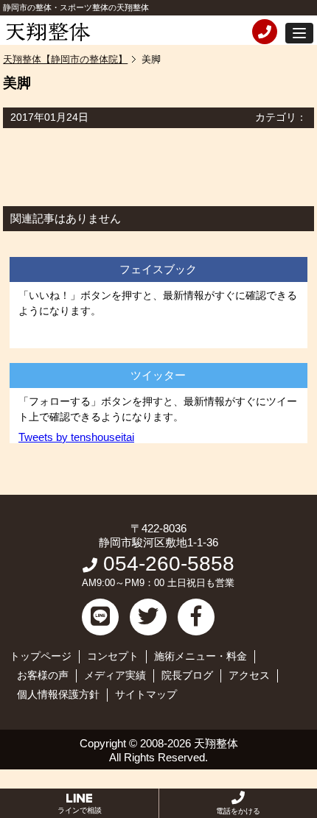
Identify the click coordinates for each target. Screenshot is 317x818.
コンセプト (113, 656)
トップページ (41, 656)
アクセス (249, 675)
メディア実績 (115, 675)
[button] (299, 33)
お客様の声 (43, 675)
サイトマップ (146, 694)
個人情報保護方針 (58, 694)
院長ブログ (187, 675)
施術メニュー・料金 (200, 656)
